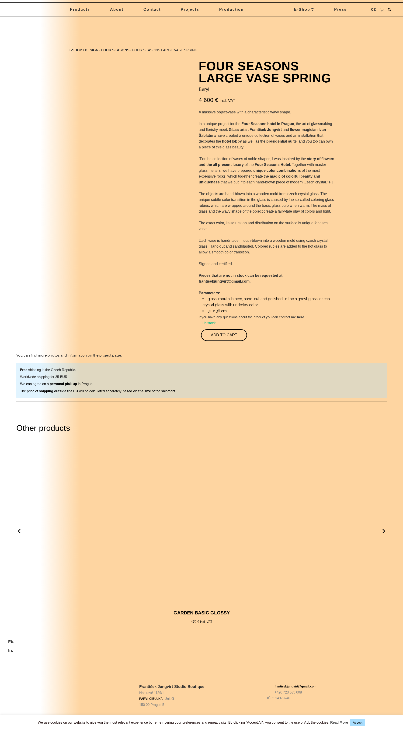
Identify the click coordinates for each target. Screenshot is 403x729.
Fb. (11, 641)
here (300, 317)
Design (91, 50)
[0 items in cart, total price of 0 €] (382, 9)
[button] (19, 531)
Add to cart (224, 335)
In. (10, 650)
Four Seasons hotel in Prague (267, 124)
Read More (339, 722)
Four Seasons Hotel (272, 165)
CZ (373, 9)
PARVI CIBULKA (151, 699)
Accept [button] (357, 722)
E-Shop (75, 50)
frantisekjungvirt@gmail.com (295, 686)
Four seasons (115, 50)
